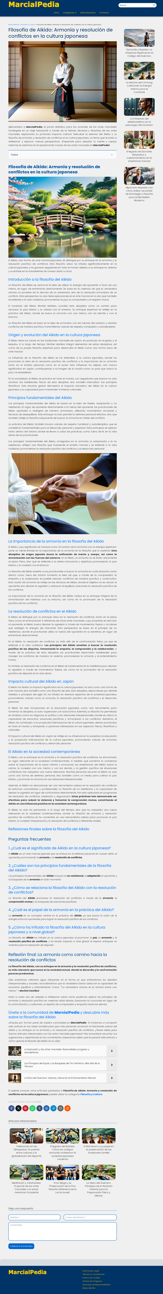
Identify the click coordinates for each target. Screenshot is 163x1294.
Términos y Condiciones (94, 1274)
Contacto (104, 12)
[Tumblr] (39, 1108)
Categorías (68, 12)
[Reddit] (67, 1108)
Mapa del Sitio (89, 1288)
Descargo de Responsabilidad (96, 1284)
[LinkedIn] (46, 1108)
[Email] (60, 1108)
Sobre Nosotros (87, 12)
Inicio (56, 12)
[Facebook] (11, 1108)
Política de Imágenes (92, 1281)
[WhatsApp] (32, 1108)
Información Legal (91, 1271)
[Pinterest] (25, 1108)
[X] (18, 1108)
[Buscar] (154, 5)
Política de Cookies (91, 1277)
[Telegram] (53, 1108)
